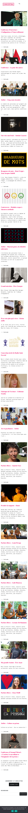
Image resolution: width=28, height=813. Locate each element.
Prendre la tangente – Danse (10, 505)
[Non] (26, 809)
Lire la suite (6, 46)
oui (12, 811)
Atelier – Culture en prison (10, 723)
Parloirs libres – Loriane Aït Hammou (14, 623)
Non (16, 811)
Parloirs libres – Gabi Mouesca (11, 583)
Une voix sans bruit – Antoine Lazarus (13, 135)
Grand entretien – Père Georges (11, 286)
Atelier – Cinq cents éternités (10, 100)
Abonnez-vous (14, 784)
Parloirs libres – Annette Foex (11, 466)
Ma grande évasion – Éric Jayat (11, 662)
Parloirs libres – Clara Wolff (10, 693)
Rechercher (23, 793)
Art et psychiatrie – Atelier (10, 428)
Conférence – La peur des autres (12, 67)
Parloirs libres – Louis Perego (11, 543)
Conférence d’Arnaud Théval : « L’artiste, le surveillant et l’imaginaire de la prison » (11, 754)
